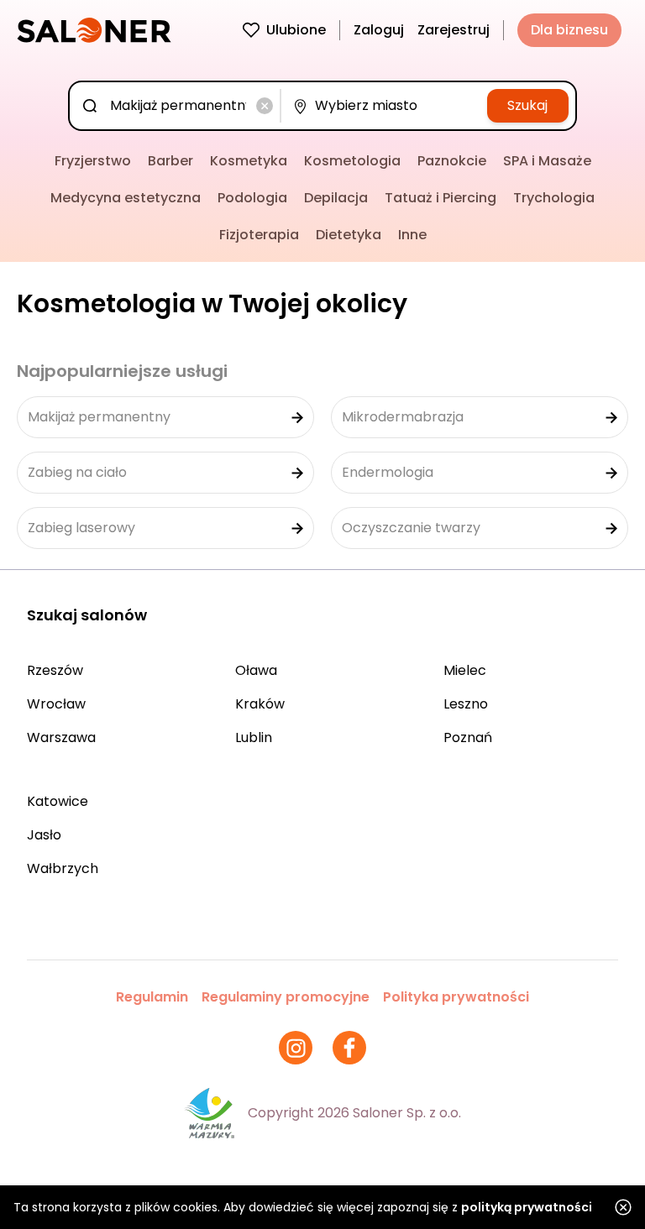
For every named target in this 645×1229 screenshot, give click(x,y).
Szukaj (527, 105)
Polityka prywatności (456, 997)
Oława (256, 670)
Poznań (467, 737)
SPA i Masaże (547, 160)
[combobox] (178, 106)
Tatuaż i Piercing (440, 197)
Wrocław (56, 704)
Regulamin (152, 997)
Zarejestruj (453, 29)
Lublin (253, 737)
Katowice (57, 801)
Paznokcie (451, 160)
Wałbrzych (62, 868)
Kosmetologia (352, 160)
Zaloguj (379, 29)
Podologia (252, 197)
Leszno (465, 704)
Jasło (44, 835)
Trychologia (554, 197)
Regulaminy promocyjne (286, 997)
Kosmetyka (248, 160)
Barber (170, 160)
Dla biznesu (569, 29)
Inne (412, 234)
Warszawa (61, 737)
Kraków (260, 704)
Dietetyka (348, 234)
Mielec (464, 670)
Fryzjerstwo (93, 160)
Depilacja (336, 197)
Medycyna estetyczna (125, 197)
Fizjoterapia (259, 234)
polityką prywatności (526, 1207)
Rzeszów (55, 670)
